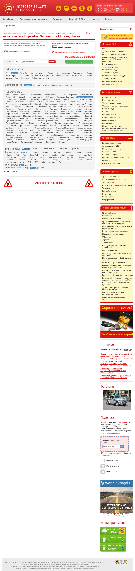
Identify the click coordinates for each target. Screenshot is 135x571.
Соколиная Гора (43, 130)
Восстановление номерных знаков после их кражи (117, 227)
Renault (33, 160)
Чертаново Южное (37, 140)
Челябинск (24, 78)
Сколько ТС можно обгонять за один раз (115, 284)
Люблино (78, 111)
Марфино (88, 111)
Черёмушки (64, 137)
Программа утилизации (112, 149)
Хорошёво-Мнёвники (14, 137)
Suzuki (79, 160)
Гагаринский (62, 102)
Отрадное (88, 121)
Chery (45, 152)
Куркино (89, 109)
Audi (27, 152)
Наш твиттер (111, 471)
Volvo (22, 162)
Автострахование (111, 92)
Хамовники (74, 135)
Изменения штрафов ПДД (113, 75)
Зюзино (9, 107)
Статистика (107, 123)
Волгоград (65, 73)
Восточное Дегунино (84, 99)
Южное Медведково (84, 140)
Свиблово (10, 128)
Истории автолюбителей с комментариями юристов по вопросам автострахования (114, 128)
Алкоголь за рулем (110, 73)
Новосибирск (57, 76)
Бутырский (35, 99)
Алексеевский (35, 95)
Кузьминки (65, 109)
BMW (36, 152)
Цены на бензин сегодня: (110, 5)
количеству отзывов (41, 85)
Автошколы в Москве (49, 182)
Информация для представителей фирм (80, 56)
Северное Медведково (65, 128)
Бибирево (50, 97)
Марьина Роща (12, 114)
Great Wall (34, 155)
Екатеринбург (78, 73)
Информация (108, 200)
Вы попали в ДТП (109, 117)
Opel (90, 157)
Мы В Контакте (112, 466)
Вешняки (46, 99)
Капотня (52, 107)
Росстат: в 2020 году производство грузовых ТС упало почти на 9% (117, 279)
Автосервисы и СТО (110, 146)
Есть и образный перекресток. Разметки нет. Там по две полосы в (115, 365)
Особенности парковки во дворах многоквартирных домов (116, 266)
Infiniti (63, 155)
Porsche (22, 160)
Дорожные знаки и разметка (114, 51)
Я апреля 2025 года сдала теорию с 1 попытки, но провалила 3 (116, 360)
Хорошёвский (34, 137)
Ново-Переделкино (70, 118)
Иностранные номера (111, 219)
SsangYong (56, 160)
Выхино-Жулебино (46, 102)
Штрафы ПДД (109, 44)
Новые (27, 149)
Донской (38, 104)
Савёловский (87, 126)
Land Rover (11, 157)
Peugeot (10, 160)
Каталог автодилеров (111, 143)
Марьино (25, 114)
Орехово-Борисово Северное (17, 121)
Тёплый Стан (69, 133)
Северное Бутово (24, 128)
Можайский (87, 114)
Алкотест (109, 19)
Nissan (81, 157)
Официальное (108, 237)
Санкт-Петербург (26, 73)
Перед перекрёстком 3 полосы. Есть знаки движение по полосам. (116, 355)
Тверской (36, 133)
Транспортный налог (111, 176)
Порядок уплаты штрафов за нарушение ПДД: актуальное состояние (114, 59)
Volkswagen (11, 162)
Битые (35, 149)
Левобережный (12, 111)
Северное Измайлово (43, 128)
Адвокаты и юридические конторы (117, 185)
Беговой (22, 97)
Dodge (9, 155)
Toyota (89, 160)
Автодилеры (108, 138)
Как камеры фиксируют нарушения (117, 275)
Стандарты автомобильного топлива (114, 246)
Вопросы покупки (109, 152)
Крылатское (40, 109)
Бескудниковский (35, 97)
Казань (89, 73)
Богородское (11, 99)
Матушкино (36, 114)
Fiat (17, 155)
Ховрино (88, 135)
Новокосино (54, 118)
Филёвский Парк (35, 135)
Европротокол (108, 100)
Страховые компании (111, 103)
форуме (127, 350)
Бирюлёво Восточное (65, 97)
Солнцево (71, 130)
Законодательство (110, 78)
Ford (24, 155)
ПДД (104, 49)
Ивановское (30, 107)
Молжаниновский (13, 116)
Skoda (44, 160)
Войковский (67, 99)
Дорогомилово (51, 104)
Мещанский (65, 114)
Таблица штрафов (110, 67)
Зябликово (19, 107)
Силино (21, 130)
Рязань (89, 76)
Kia (78, 155)
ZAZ (29, 162)
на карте (80, 62)
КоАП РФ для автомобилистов (115, 54)
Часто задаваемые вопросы (114, 179)
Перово (32, 123)
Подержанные (48, 149)
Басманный (10, 97)
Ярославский (50, 142)
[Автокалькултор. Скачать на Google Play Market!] (113, 542)
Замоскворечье (66, 104)
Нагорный (88, 116)
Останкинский (71, 121)
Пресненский (11, 126)
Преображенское (85, 123)
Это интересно (108, 84)
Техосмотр (107, 188)
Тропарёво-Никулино (14, 135)
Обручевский (87, 118)
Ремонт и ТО (107, 160)
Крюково (53, 109)
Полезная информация (114, 208)
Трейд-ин (75, 149)
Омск (67, 76)
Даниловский (11, 104)
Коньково (62, 107)
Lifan (32, 157)
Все (7, 73)
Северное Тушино (85, 128)
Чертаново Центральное (15, 140)
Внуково (56, 99)
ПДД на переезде (109, 250)
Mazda (41, 157)
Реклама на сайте (88, 568)
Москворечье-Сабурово (32, 116)
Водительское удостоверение (115, 231)
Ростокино (54, 126)
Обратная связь (53, 568)
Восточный (31, 102)
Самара (9, 78)
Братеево (23, 99)
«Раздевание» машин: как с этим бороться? (116, 254)
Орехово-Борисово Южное (47, 121)
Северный (10, 130)
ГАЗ (36, 162)
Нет (31, 165)
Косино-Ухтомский (85, 107)
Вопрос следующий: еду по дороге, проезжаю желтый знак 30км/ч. (115, 376)
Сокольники (58, 130)
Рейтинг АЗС (107, 216)
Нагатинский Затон (73, 116)
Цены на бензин (109, 213)
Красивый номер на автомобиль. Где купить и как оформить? (116, 222)
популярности (56, 85)
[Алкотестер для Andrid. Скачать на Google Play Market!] (113, 534)
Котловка (9, 109)
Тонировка (106, 182)
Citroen (78, 152)
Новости (95, 19)
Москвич (52, 162)
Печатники (45, 123)
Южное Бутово (66, 140)
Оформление (108, 120)
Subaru (68, 160)
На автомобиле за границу (113, 234)
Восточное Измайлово (15, 102)
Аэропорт (73, 95)
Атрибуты (106, 240)
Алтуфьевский (50, 95)
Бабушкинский (86, 95)
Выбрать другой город (40, 78)
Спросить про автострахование (115, 106)
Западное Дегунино (84, 104)
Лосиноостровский (65, 111)
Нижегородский (25, 118)
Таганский (23, 133)
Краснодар (16, 76)
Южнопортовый (27, 142)
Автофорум (8, 19)
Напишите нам (112, 460)
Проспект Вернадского (28, 126)
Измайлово (42, 107)
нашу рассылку (121, 422)
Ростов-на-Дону (78, 76)
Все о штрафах (108, 64)
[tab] (14, 92)
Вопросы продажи (110, 155)
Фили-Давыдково (56, 135)
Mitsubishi (70, 157)
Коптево (71, 107)
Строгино (9, 133)
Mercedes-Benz (55, 157)
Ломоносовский (49, 111)
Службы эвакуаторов (111, 163)
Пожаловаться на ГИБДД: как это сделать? (116, 259)
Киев (8, 76)
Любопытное (107, 243)
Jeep (71, 155)
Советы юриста (110, 171)
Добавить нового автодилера (18, 51)
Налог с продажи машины (113, 263)
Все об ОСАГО (108, 112)
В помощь (106, 194)
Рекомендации (108, 197)
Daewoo (89, 152)
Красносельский (24, 109)
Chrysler (68, 152)
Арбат (62, 95)
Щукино (52, 140)
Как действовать (109, 114)
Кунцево (77, 109)
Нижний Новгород (42, 76)
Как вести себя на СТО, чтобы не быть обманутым (116, 271)
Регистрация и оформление (114, 157)
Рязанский (65, 126)
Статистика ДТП (109, 109)
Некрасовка (10, 118)
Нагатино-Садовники (54, 116)
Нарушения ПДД (109, 70)
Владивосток (53, 73)
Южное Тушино (12, 142)
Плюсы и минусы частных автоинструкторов (113, 293)
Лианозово (36, 111)
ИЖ (43, 162)
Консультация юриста (109, 514)
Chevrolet (56, 152)
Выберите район (14, 92)
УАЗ (60, 162)
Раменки (43, 126)
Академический (19, 95)
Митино (76, 114)
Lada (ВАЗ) (87, 155)
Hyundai (54, 155)
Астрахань (40, 73)
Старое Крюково (85, 130)
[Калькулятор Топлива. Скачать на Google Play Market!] (113, 551)
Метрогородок (51, 114)
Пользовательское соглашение (70, 568)
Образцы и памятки (110, 81)
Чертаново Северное (84, 137)
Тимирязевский (86, 133)
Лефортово (24, 111)
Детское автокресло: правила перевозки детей (115, 288)
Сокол (30, 130)
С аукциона (62, 149)
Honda (44, 155)
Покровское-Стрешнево (64, 123)
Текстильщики (52, 133)
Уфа (16, 78)
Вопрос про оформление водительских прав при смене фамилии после (113, 370)
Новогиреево (40, 118)
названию (68, 85)
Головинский (75, 102)
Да (26, 165)
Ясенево (61, 142)
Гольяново (88, 102)
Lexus (23, 157)
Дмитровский (25, 104)
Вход (88, 33)
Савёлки (75, 126)
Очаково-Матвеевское (15, 123)
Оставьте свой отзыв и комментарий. (70, 52)
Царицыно (50, 137)
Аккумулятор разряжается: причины (113, 298)
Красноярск (28, 76)
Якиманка (39, 142)
